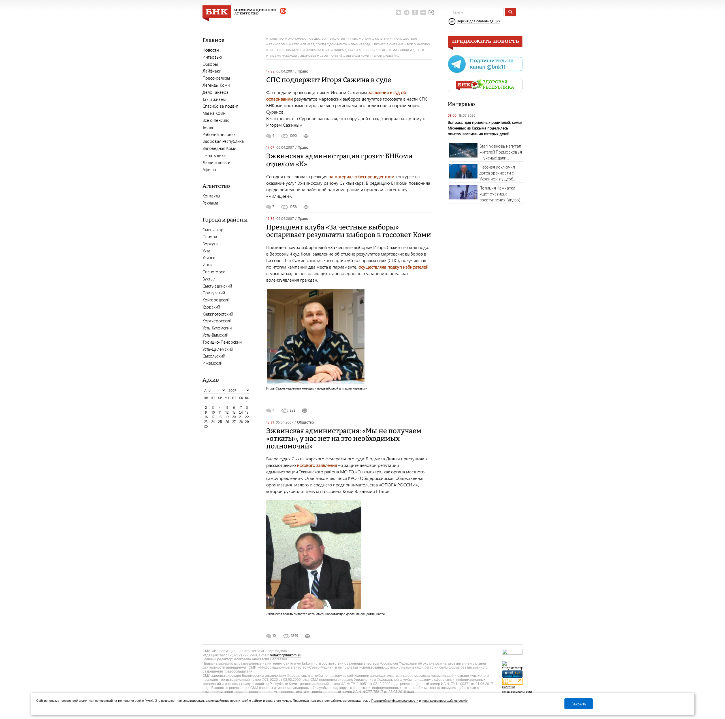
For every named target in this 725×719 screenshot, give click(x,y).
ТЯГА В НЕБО (363, 50)
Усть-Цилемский (217, 349)
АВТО (295, 44)
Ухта (206, 251)
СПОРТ (367, 38)
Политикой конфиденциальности (394, 700)
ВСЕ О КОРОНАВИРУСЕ (285, 50)
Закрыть (578, 704)
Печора (209, 236)
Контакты (211, 196)
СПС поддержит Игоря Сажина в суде (328, 80)
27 (234, 422)
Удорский (211, 307)
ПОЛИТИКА (276, 38)
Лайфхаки (211, 71)
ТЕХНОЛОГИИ (278, 44)
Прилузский (213, 292)
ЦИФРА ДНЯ (342, 50)
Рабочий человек (219, 134)
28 (241, 422)
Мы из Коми (213, 113)
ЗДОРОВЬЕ (308, 55)
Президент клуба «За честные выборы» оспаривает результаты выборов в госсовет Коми (348, 231)
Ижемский (212, 363)
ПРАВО (353, 38)
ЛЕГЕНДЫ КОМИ (357, 55)
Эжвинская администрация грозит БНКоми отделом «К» (339, 160)
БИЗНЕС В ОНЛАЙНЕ (389, 44)
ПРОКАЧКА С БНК (318, 50)
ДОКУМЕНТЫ (338, 44)
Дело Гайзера (215, 92)
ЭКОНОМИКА (297, 38)
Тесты (207, 127)
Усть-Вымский (215, 335)
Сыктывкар (212, 229)
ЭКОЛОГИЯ (337, 38)
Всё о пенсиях (215, 120)
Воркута (210, 243)
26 (227, 422)
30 (206, 426)
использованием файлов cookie (445, 700)
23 (206, 422)
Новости (210, 50)
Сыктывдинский (217, 286)
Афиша (209, 169)
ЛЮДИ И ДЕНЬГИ (412, 50)
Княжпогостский (217, 314)
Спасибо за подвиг (220, 106)
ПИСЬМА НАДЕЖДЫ (283, 55)
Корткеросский (216, 321)
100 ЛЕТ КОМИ (386, 50)
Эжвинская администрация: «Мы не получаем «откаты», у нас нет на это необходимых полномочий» (343, 438)
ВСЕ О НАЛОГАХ (418, 44)
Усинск (208, 257)
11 (220, 412)
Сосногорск (213, 272)
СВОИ (324, 55)
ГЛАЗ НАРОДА (361, 44)
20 (234, 417)
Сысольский (213, 356)
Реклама (210, 203)
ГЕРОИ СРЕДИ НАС (386, 55)
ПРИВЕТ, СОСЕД (314, 44)
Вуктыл (209, 279)
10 (213, 412)
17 (213, 417)
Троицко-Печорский (222, 342)
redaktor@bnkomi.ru (285, 655)
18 (219, 417)
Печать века (214, 155)
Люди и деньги (216, 162)
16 (206, 417)
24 (213, 422)
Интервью (212, 57)
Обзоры (210, 64)
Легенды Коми (216, 85)
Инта (207, 264)
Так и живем (214, 99)
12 (227, 412)
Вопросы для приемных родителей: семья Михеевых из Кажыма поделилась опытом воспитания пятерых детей (485, 128)
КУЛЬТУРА (382, 38)
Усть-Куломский (217, 328)
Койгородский (215, 300)
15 (246, 412)
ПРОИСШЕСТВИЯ (405, 38)
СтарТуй (337, 55)
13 (234, 412)
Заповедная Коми (219, 148)
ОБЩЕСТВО (317, 38)
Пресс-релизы (216, 78)
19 (227, 417)
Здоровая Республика (223, 141)
